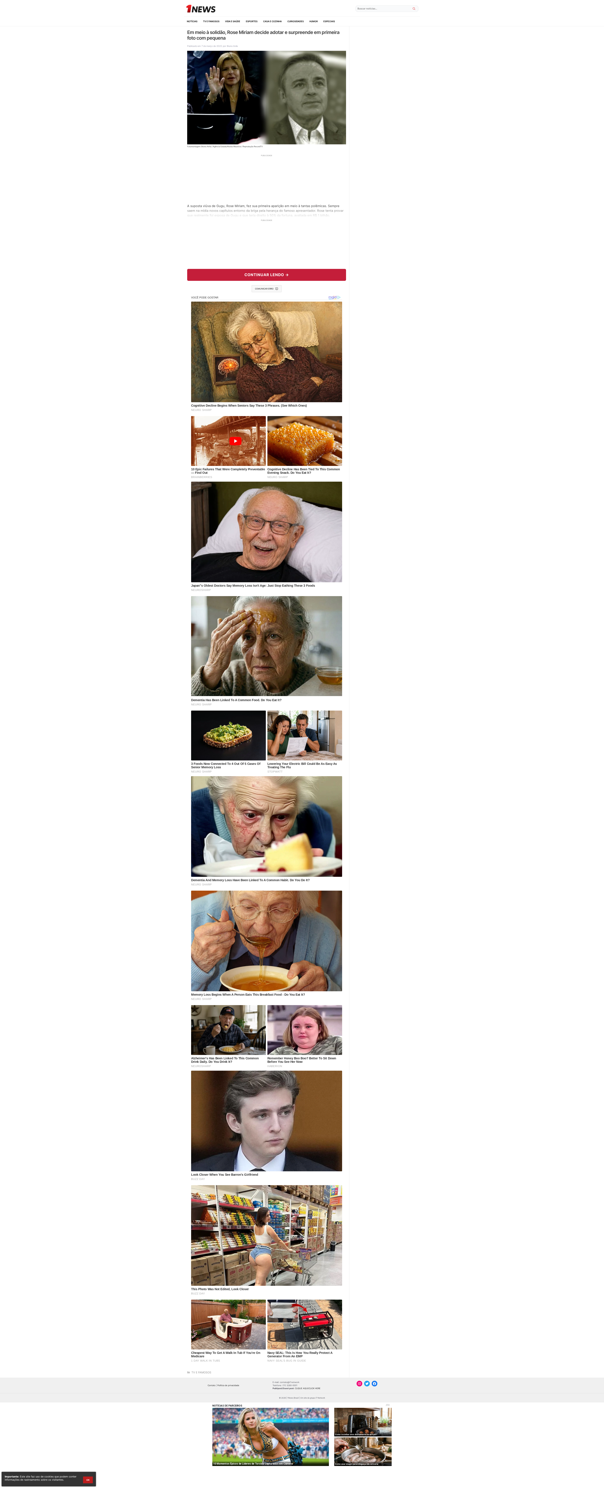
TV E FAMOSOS (211, 21)
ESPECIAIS (329, 21)
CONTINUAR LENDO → (266, 275)
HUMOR (313, 21)
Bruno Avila (232, 46)
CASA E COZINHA (272, 21)
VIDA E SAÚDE (232, 21)
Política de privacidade (228, 1385)
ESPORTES (251, 21)
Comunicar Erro (264, 288)
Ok (87, 1480)
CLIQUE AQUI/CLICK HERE (307, 1388)
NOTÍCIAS (192, 21)
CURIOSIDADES (295, 21)
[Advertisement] (266, 179)
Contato (211, 1385)
